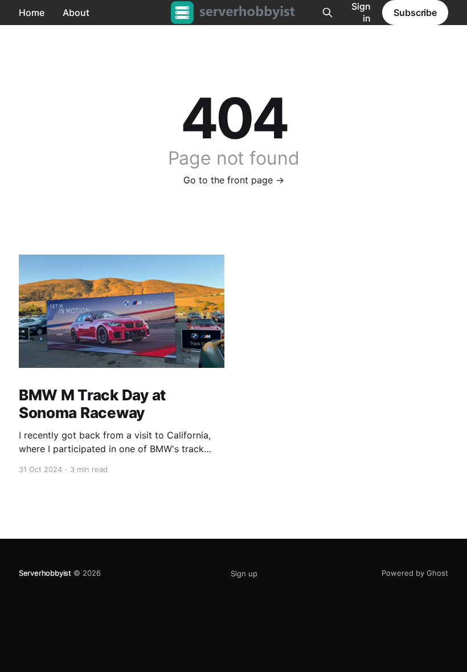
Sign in (361, 12)
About (76, 12)
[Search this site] (327, 12)
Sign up (244, 573)
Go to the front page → (233, 180)
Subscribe (415, 12)
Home (31, 12)
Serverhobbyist (45, 572)
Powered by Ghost (415, 572)
